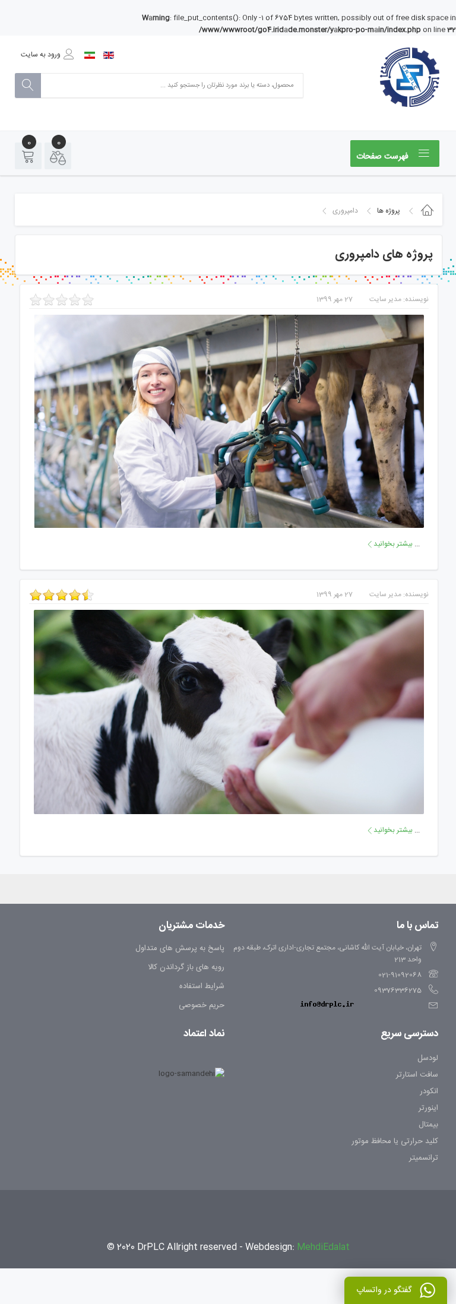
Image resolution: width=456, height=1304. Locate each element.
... (396, 544)
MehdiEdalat (323, 1247)
